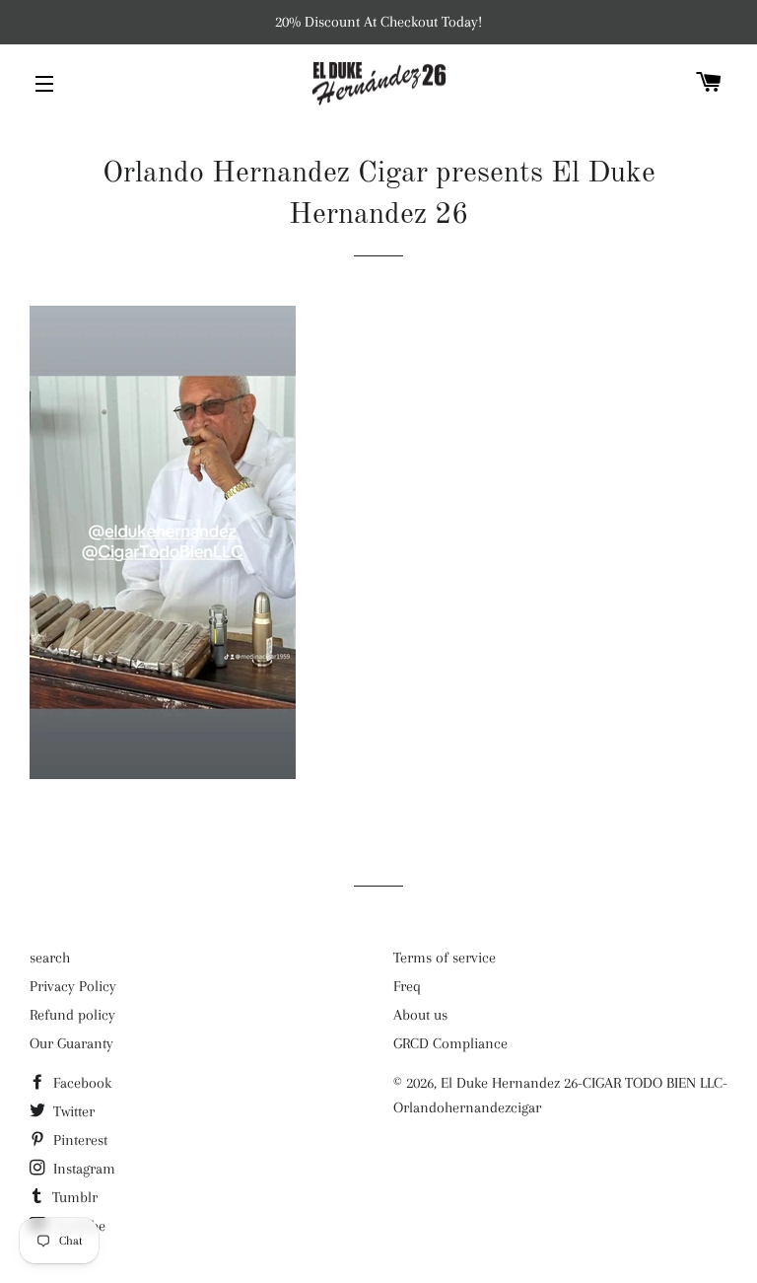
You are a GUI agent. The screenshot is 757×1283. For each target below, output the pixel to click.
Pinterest (78, 1140)
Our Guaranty (71, 1043)
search (50, 957)
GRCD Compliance (450, 1043)
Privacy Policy (73, 986)
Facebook (80, 1083)
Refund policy (72, 1015)
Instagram (82, 1168)
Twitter (72, 1111)
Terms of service (444, 957)
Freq (407, 986)
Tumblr (73, 1197)
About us (420, 1015)
